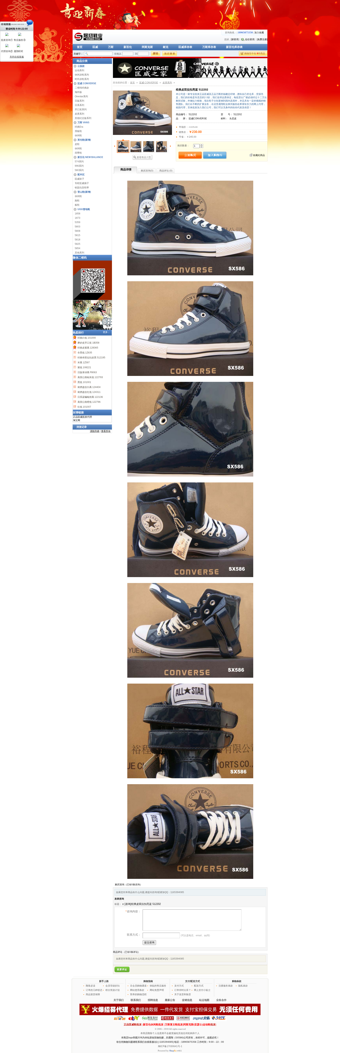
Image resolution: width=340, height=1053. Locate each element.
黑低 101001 (84, 382)
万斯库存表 (209, 47)
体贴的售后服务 (158, 985)
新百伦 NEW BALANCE (90, 157)
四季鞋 (78, 152)
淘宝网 (76, 420)
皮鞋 (77, 144)
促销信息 (187, 1000)
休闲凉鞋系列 (82, 74)
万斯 (111, 47)
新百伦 (128, 47)
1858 (77, 213)
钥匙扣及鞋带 (82, 187)
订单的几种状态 (94, 990)
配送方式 (198, 985)
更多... (106, 332)
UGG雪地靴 (84, 209)
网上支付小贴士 (202, 990)
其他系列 (79, 252)
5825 (77, 244)
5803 (77, 226)
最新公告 (170, 1000)
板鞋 (77, 205)
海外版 (78, 92)
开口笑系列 (81, 109)
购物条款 (236, 981)
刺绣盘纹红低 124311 (89, 392)
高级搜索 (169, 53)
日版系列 (79, 100)
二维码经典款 (82, 87)
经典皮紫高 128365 (87, 347)
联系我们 (136, 1000)
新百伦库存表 (234, 47)
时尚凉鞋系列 (82, 79)
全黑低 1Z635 (84, 352)
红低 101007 (84, 407)
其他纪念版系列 (83, 118)
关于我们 (119, 1000)
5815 (77, 235)
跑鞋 (77, 200)
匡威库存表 (185, 47)
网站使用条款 (137, 990)
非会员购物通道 (138, 985)
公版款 (81, 66)
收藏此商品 (259, 155)
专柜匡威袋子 (82, 183)
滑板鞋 (78, 131)
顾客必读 (90, 985)
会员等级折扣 (112, 985)
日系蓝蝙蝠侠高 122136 (90, 397)
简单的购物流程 (138, 994)
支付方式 (179, 985)
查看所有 (106, 431)
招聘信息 (153, 1000)
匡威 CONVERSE (87, 83)
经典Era (79, 126)
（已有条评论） (131, 952)
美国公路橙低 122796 (89, 402)
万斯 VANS (83, 122)
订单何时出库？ (182, 990)
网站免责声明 (157, 990)
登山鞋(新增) (84, 192)
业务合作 (221, 1000)
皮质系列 (79, 113)
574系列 (79, 161)
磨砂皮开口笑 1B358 (88, 342)
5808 (77, 231)
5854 (77, 248)
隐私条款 (243, 985)
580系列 (79, 170)
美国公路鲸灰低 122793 (90, 377)
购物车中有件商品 (254, 53)
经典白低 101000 (86, 337)
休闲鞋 (78, 135)
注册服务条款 (226, 985)
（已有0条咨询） (133, 884)
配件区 (81, 174)
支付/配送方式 (192, 981)
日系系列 (79, 105)
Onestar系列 (81, 96)
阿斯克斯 (147, 47)
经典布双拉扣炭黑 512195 (91, 357)
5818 (77, 239)
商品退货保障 (93, 994)
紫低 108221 (84, 367)
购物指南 (148, 981)
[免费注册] (262, 39)
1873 (77, 218)
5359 (77, 222)
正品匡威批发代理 (82, 417)
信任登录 (249, 39)
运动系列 (79, 70)
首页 (79, 47)
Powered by (167, 1050)
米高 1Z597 (83, 362)
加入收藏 (259, 32)
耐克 (165, 47)
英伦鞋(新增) (84, 139)
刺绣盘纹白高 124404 (89, 387)
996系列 (79, 165)
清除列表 (94, 431)
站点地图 (204, 1000)
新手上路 (104, 981)
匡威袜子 (79, 179)
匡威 (95, 47)
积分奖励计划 (112, 990)
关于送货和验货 (182, 994)
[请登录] (235, 39)
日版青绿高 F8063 (87, 372)
